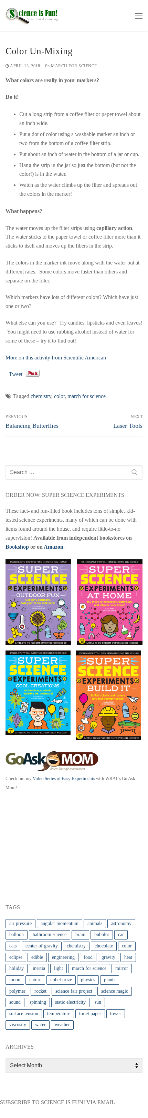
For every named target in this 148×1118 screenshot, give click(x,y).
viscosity (17, 1024)
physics (88, 979)
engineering (63, 957)
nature (35, 979)
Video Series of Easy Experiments (64, 778)
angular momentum (59, 923)
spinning (38, 1002)
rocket (40, 991)
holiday (16, 968)
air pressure (20, 923)
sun (98, 1002)
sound (15, 1002)
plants (109, 979)
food (88, 957)
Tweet (15, 374)
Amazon (53, 547)
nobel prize (61, 979)
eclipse (15, 957)
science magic (114, 991)
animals (94, 923)
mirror (121, 968)
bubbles (101, 934)
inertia (39, 968)
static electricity (70, 1002)
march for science (86, 396)
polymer (17, 991)
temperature (58, 1013)
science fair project (73, 991)
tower (115, 1013)
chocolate (104, 945)
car (121, 934)
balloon (16, 934)
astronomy (121, 923)
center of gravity (41, 945)
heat (128, 957)
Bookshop (17, 547)
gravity (108, 957)
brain (80, 934)
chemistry (41, 396)
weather (62, 1024)
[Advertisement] (57, 846)
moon (14, 979)
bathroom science (49, 934)
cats (13, 945)
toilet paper (90, 1013)
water (40, 1024)
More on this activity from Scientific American (56, 357)
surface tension (23, 1013)
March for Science (73, 66)
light (58, 968)
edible (37, 957)
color (59, 396)
